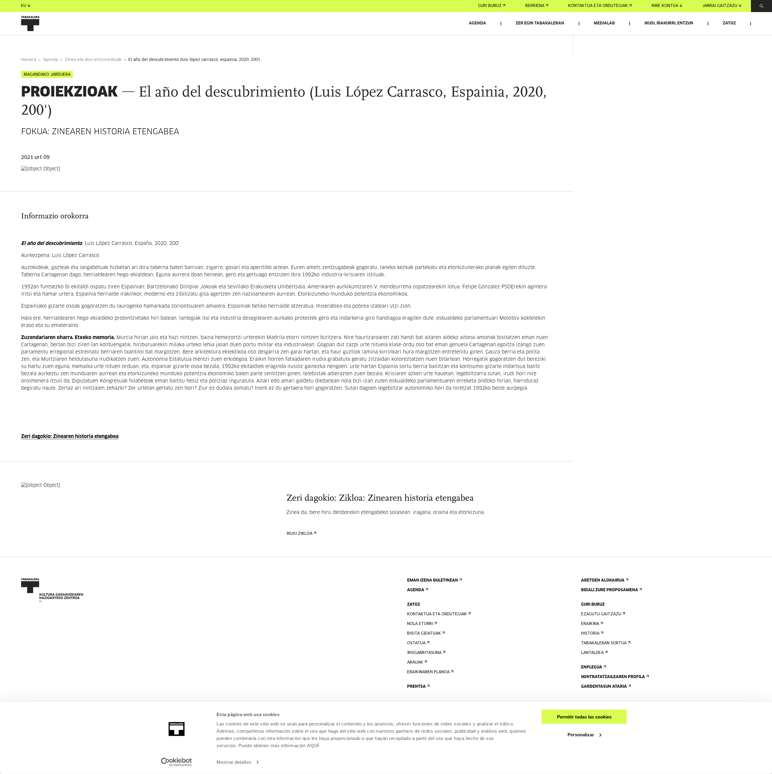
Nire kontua (665, 6)
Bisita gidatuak (424, 634)
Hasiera (28, 60)
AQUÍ (313, 745)
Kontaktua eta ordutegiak (598, 6)
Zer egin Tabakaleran (540, 23)
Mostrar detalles (234, 762)
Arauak (415, 663)
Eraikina (590, 624)
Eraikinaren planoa (428, 672)
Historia (590, 634)
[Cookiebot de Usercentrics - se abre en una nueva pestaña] (176, 762)
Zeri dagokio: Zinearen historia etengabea (70, 436)
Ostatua (416, 643)
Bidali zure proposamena (609, 590)
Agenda (477, 23)
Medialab (604, 23)
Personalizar (581, 734)
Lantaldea (592, 653)
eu (23, 6)
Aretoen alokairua (603, 580)
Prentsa (416, 687)
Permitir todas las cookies (584, 716)
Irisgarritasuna (424, 653)
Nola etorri (420, 624)
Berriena (534, 6)
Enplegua (591, 667)
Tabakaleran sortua (604, 643)
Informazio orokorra (45, 43)
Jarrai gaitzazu (719, 6)
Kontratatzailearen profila (613, 677)
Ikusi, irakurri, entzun (668, 23)
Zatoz (729, 23)
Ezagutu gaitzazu (601, 614)
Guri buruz (489, 6)
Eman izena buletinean (432, 580)
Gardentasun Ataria (604, 687)
